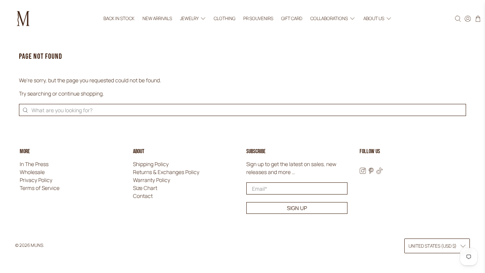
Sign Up (297, 208)
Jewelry (189, 18)
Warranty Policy (151, 180)
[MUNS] (23, 18)
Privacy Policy (36, 180)
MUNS (37, 245)
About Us (373, 18)
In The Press (34, 164)
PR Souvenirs (258, 18)
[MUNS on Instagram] (363, 172)
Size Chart (145, 187)
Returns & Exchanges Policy (166, 172)
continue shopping (80, 93)
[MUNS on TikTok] (379, 172)
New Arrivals (157, 18)
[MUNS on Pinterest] (371, 172)
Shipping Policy (151, 164)
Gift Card (291, 18)
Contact (143, 195)
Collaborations (329, 18)
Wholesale (32, 172)
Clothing (224, 18)
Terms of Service (39, 187)
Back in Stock (119, 18)
